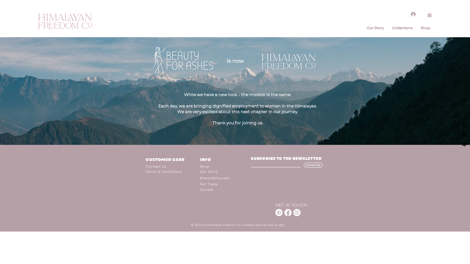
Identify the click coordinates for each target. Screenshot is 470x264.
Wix (281, 225)
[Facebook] (464, 134)
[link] (429, 14)
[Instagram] (464, 125)
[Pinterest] (464, 144)
